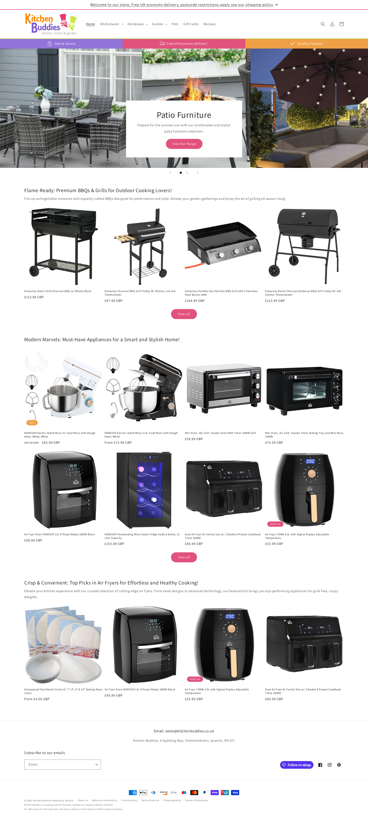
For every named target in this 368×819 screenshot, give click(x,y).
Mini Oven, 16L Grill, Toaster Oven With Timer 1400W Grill (220, 433)
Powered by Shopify (62, 800)
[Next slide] (197, 172)
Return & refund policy (104, 800)
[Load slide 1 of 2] (181, 173)
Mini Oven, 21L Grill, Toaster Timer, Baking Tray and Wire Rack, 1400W (304, 434)
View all (184, 314)
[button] (111, 24)
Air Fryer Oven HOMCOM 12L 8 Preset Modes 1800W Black (59, 534)
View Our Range (184, 144)
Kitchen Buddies (42, 800)
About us (83, 800)
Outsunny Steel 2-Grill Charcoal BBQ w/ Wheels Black (57, 291)
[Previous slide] (170, 172)
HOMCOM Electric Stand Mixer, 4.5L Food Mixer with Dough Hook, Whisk (141, 434)
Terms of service (150, 800)
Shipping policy (172, 800)
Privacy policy (129, 800)
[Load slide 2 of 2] (187, 173)
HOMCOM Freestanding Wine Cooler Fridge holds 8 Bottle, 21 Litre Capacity (142, 536)
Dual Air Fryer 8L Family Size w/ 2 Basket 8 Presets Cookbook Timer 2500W (223, 536)
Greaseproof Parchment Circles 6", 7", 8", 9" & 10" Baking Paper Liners (63, 691)
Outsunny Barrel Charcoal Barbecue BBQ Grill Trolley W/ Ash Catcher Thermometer (303, 293)
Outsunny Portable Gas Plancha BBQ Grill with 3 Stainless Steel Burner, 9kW (221, 293)
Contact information (196, 800)
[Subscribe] (96, 765)
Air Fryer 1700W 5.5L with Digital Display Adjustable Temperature (297, 536)
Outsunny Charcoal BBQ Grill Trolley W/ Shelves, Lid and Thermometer (140, 293)
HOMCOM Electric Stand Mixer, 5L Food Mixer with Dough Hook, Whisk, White (59, 434)
